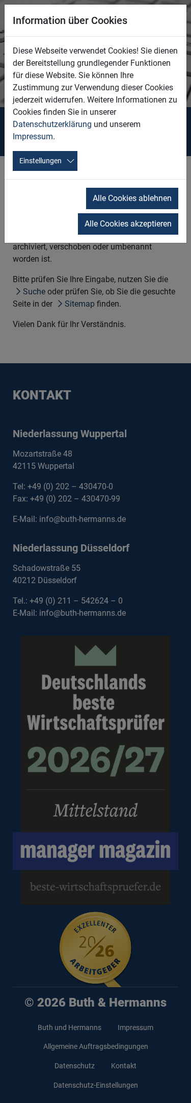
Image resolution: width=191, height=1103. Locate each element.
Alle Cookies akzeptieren (128, 224)
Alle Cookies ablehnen (132, 198)
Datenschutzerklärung (52, 124)
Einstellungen (40, 161)
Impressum (33, 136)
